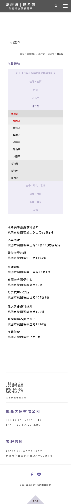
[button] (56, 6)
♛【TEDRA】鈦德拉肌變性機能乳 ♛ (35, 73)
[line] (39, 474)
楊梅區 (16, 135)
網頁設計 (46, 484)
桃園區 (16, 121)
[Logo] (20, 6)
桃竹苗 (41, 54)
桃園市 (51, 54)
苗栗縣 (14, 177)
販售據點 (31, 54)
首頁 (22, 54)
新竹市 (14, 170)
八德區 (16, 142)
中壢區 (16, 128)
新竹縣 (14, 163)
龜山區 (16, 149)
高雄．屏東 (35, 202)
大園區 (16, 156)
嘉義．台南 (35, 193)
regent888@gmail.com (24, 451)
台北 (35, 89)
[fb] (32, 474)
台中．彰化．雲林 (35, 185)
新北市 (35, 98)
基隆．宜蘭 (35, 81)
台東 (35, 210)
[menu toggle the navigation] (65, 6)
